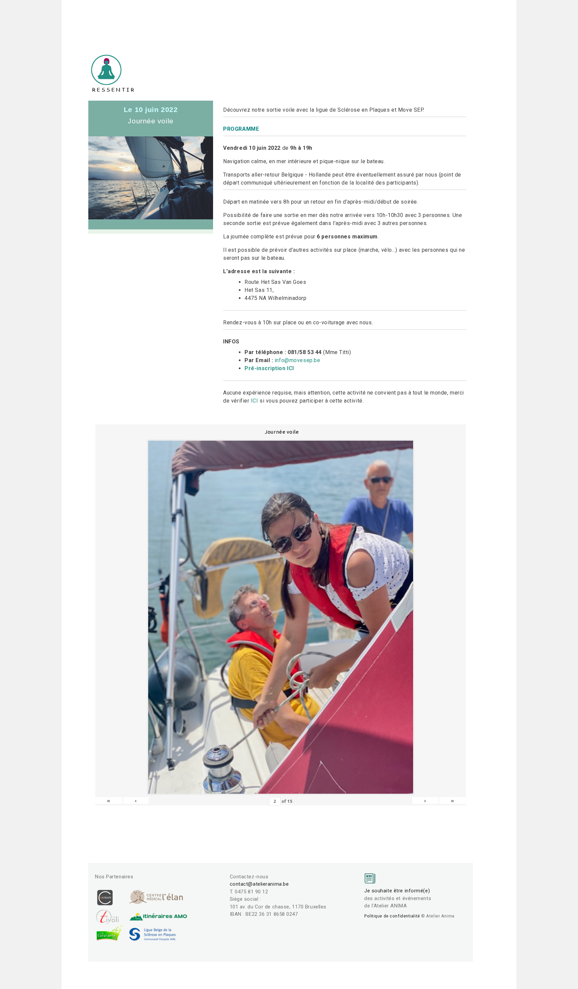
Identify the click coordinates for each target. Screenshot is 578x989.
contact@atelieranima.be (259, 884)
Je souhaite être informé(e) (397, 891)
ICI (254, 401)
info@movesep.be (297, 360)
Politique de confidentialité (392, 915)
